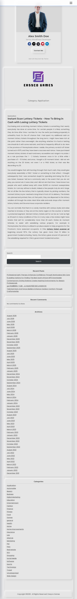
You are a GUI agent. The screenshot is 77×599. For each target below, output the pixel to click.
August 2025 (11, 351)
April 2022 (11, 461)
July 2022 (10, 453)
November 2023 (13, 409)
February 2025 (12, 368)
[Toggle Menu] (71, 3)
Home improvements (15, 529)
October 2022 (12, 444)
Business (10, 494)
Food (9, 515)
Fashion (10, 506)
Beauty (9, 491)
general (10, 520)
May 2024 (10, 394)
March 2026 (11, 330)
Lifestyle (10, 538)
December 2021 (13, 473)
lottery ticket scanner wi (58, 229)
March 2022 (11, 464)
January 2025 (12, 371)
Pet (8, 544)
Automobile (11, 488)
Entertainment (12, 503)
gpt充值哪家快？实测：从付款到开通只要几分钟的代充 (27, 286)
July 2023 (10, 418)
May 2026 (10, 324)
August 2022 (11, 450)
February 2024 (12, 400)
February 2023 (12, 432)
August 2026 (11, 316)
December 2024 (13, 374)
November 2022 (13, 441)
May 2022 (10, 458)
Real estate (11, 550)
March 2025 (11, 365)
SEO (8, 552)
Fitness (9, 512)
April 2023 (11, 426)
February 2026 (12, 333)
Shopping (10, 555)
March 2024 (11, 397)
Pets (8, 547)
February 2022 (12, 467)
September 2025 (13, 348)
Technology (11, 567)
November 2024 (13, 377)
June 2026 (11, 321)
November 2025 (13, 342)
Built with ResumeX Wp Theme (38, 59)
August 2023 (11, 415)
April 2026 (11, 327)
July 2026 (10, 318)
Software (10, 561)
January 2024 (12, 403)
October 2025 (12, 345)
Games (10, 517)
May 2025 (10, 359)
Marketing (11, 541)
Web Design (11, 576)
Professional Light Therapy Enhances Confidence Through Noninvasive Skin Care (38, 275)
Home (9, 526)
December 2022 (13, 438)
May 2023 (10, 423)
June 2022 (11, 456)
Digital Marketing (13, 497)
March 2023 (11, 429)
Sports (9, 564)
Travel (9, 570)
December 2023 (13, 406)
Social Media (12, 558)
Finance (10, 509)
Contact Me (38, 51)
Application (11, 485)
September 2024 (13, 383)
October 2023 (12, 412)
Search (9, 253)
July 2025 (10, 353)
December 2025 (13, 339)
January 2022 (12, 470)
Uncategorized (12, 573)
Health (9, 523)
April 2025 (11, 362)
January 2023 (12, 435)
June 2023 (11, 421)
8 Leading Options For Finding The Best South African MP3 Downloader (34, 278)
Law (8, 535)
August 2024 (12, 386)
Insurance (11, 532)
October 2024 (12, 380)
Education (11, 500)
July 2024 (10, 388)
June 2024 (11, 391)
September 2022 (13, 447)
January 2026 (12, 336)
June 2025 (11, 356)
